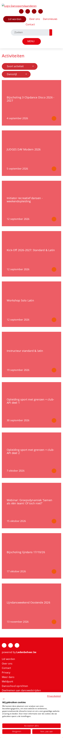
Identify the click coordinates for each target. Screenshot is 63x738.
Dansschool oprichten (15, 686)
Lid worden (14, 19)
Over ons (34, 19)
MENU (31, 41)
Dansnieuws (50, 19)
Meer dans (8, 677)
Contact (30, 24)
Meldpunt (7, 681)
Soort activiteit (15, 66)
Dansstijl (12, 74)
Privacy (6, 672)
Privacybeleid (54, 696)
